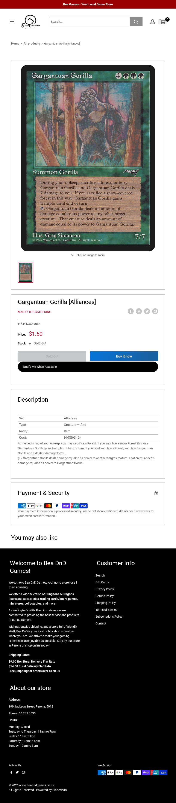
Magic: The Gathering (34, 312)
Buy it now (124, 356)
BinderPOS (59, 790)
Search (100, 575)
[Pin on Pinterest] (139, 311)
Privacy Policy (105, 589)
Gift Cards (102, 582)
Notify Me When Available (40, 366)
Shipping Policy (106, 603)
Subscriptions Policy (109, 616)
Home (15, 43)
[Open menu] (12, 21)
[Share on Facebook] (131, 311)
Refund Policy (105, 596)
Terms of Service (106, 609)
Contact (101, 623)
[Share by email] (155, 311)
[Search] (136, 21)
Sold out (52, 356)
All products (32, 43)
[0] (163, 21)
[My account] (152, 21)
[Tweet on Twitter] (147, 311)
